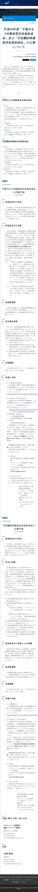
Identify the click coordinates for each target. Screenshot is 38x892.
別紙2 (11, 173)
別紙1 (11, 134)
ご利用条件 (6, 879)
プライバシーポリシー (16, 879)
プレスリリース (8, 18)
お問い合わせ (15, 882)
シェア (33, 59)
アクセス (23, 882)
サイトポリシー (28, 879)
